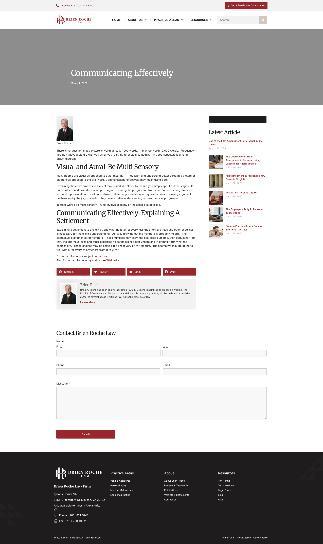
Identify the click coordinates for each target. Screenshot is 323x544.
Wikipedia (112, 260)
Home (116, 20)
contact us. (101, 256)
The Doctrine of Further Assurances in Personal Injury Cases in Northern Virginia (243, 160)
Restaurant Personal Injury (241, 192)
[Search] (263, 20)
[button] (73, 272)
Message (63, 383)
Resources (199, 20)
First (59, 346)
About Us (135, 20)
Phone (61, 365)
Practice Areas (166, 20)
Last (165, 346)
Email (167, 365)
